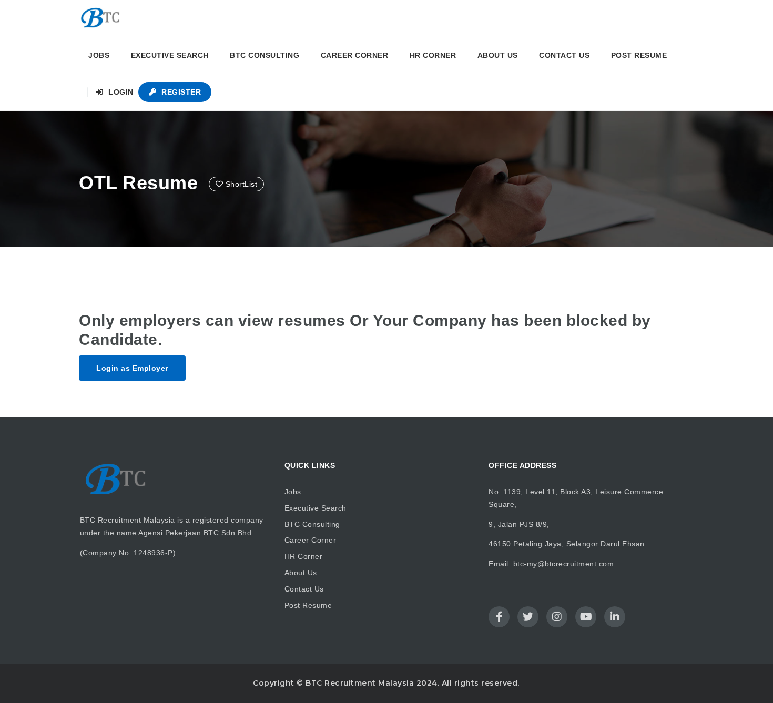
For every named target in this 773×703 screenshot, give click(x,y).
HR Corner (433, 55)
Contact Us (564, 55)
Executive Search (170, 55)
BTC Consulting (264, 55)
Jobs (98, 55)
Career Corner (355, 55)
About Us (497, 55)
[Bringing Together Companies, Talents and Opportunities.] (101, 18)
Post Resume (639, 55)
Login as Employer (132, 368)
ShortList (240, 184)
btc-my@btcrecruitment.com (563, 563)
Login (120, 92)
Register (180, 92)
